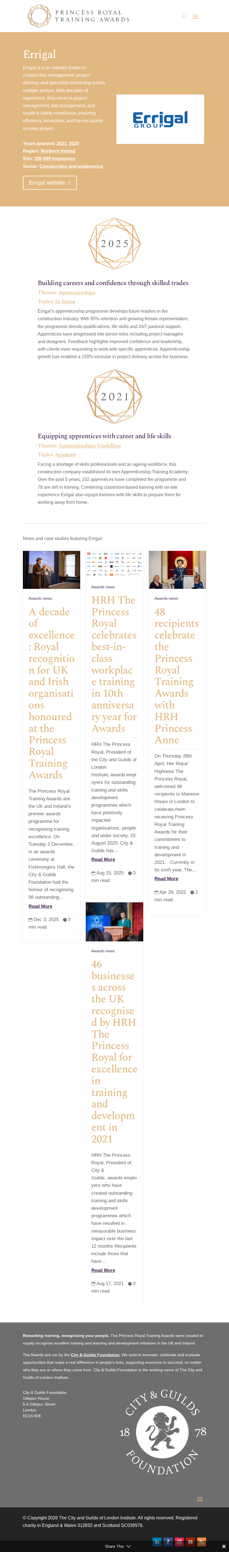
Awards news (40, 598)
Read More (40, 906)
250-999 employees (54, 158)
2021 (62, 143)
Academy (65, 454)
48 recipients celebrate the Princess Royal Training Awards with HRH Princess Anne (176, 676)
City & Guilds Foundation (95, 1355)
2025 (74, 143)
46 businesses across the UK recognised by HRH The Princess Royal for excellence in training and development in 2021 (114, 1052)
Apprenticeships (76, 292)
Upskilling (109, 446)
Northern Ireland (58, 151)
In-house (65, 301)
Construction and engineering (71, 166)
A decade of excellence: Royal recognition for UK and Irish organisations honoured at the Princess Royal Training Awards (51, 694)
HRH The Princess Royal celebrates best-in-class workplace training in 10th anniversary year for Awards (114, 664)
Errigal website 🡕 (50, 183)
